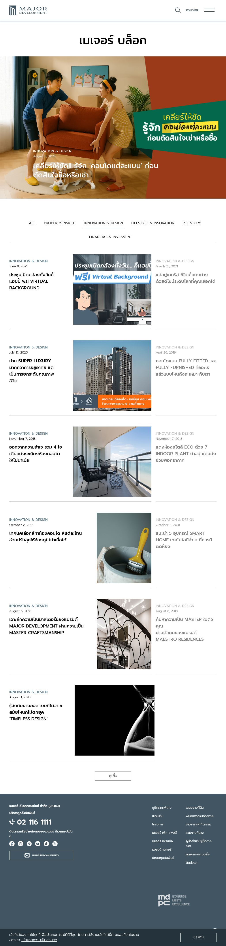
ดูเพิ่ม (113, 776)
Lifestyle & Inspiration (152, 223)
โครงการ (158, 824)
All (32, 223)
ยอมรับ (198, 937)
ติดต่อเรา (192, 862)
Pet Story (192, 223)
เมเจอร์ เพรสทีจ (162, 841)
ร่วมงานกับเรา (195, 833)
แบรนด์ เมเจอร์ (161, 849)
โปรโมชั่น (158, 816)
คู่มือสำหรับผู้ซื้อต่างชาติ (199, 843)
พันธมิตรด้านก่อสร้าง (200, 816)
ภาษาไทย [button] (192, 10)
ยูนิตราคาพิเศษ (161, 807)
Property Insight (60, 223)
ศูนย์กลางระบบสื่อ (198, 854)
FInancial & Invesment (110, 237)
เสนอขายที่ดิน (195, 807)
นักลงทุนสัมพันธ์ (163, 858)
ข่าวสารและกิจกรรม (198, 824)
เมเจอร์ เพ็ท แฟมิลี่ (164, 833)
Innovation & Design (103, 223)
